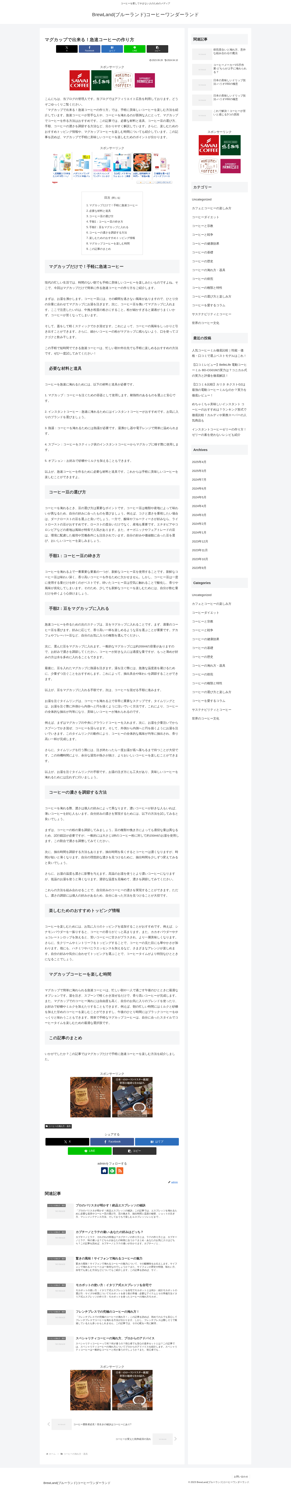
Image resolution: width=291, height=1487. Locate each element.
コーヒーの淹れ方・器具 (59, 1126)
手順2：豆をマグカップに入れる (108, 227)
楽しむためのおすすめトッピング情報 (112, 237)
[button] (157, 49)
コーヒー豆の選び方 (101, 216)
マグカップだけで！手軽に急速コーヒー (113, 205)
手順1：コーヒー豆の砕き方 (106, 221)
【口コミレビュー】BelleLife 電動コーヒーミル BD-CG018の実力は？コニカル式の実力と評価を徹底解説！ (219, 370)
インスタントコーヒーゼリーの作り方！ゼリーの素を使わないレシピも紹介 (219, 432)
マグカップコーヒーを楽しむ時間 (109, 243)
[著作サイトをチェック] (104, 1170)
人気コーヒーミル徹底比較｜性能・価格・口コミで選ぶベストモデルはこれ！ (219, 353)
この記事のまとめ (100, 248)
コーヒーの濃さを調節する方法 (108, 232)
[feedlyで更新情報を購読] (112, 1170)
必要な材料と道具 (100, 210)
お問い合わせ (241, 1476)
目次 (107, 197)
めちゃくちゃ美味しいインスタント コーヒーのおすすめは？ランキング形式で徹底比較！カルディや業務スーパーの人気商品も (219, 412)
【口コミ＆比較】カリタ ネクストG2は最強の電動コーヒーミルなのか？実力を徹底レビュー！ (219, 390)
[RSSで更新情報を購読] (120, 1170)
